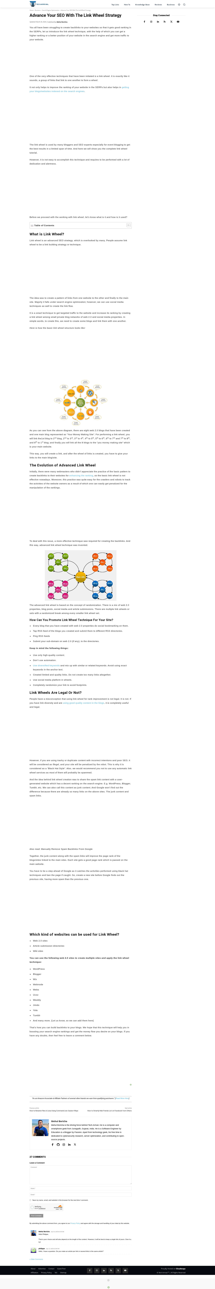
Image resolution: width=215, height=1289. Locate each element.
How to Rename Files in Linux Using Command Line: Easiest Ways (54, 1111)
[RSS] (164, 22)
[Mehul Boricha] (40, 1133)
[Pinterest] (62, 1090)
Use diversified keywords (46, 665)
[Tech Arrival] (39, 4)
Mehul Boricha (62, 22)
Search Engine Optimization (50, 10)
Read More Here (122, 1098)
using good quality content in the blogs (83, 703)
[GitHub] (58, 1144)
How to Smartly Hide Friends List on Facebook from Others (109, 1111)
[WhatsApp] (42, 1090)
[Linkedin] (57, 1090)
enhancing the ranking (81, 475)
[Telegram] (52, 1090)
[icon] (179, 4)
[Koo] (47, 1090)
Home (31, 10)
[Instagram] (63, 1144)
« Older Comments (36, 1259)
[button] (184, 4)
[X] (37, 1090)
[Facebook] (32, 1090)
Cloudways (180, 1269)
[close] (108, 1280)
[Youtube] (178, 22)
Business (38, 10)
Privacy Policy (75, 1223)
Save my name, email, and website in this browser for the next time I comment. (60, 1200)
